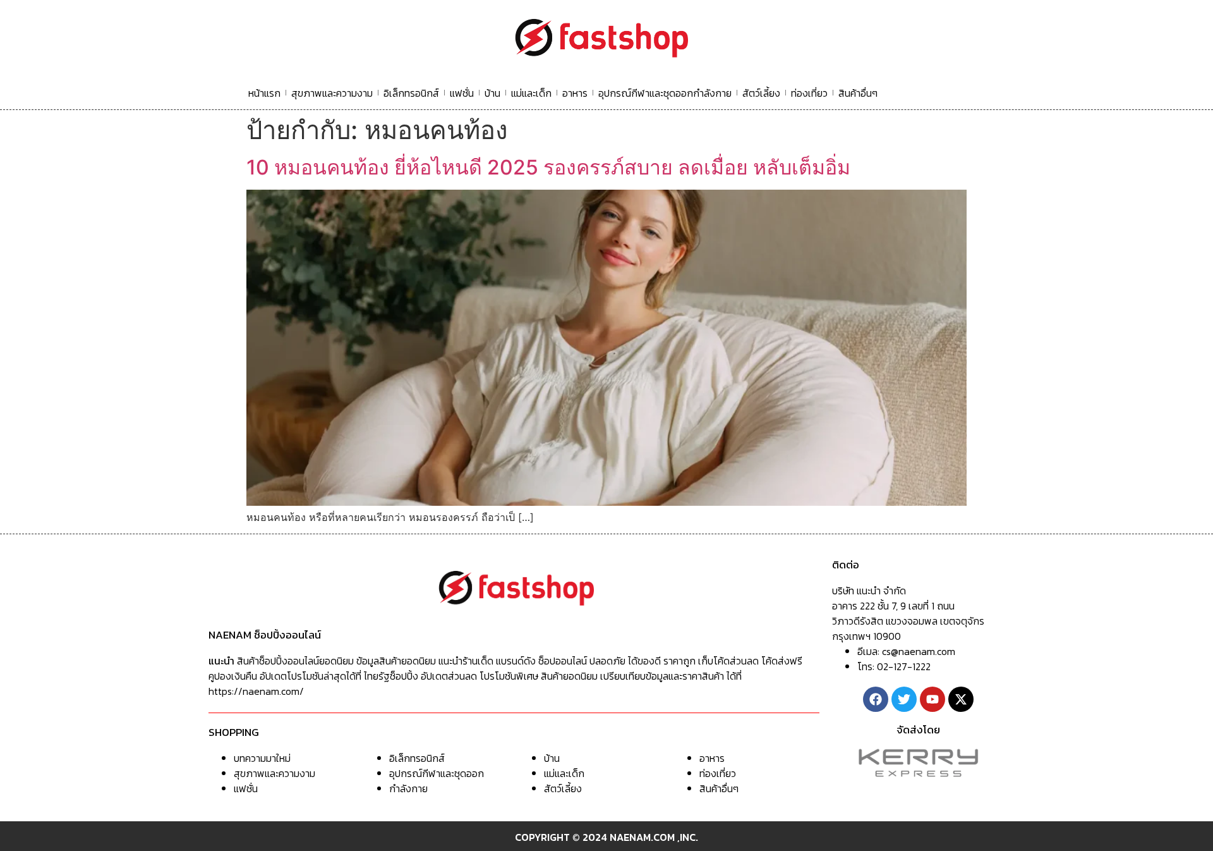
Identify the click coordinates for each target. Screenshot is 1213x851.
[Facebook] (875, 699)
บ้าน (492, 93)
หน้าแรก (264, 93)
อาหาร (575, 93)
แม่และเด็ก (531, 93)
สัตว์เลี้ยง (761, 93)
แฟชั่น (462, 93)
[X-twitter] (961, 699)
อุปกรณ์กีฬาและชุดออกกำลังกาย (665, 93)
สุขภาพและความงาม (332, 93)
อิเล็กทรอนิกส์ (411, 93)
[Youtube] (932, 699)
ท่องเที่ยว (809, 93)
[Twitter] (904, 699)
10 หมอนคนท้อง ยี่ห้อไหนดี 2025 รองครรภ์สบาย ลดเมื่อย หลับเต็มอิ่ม (548, 167)
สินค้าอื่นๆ (858, 93)
